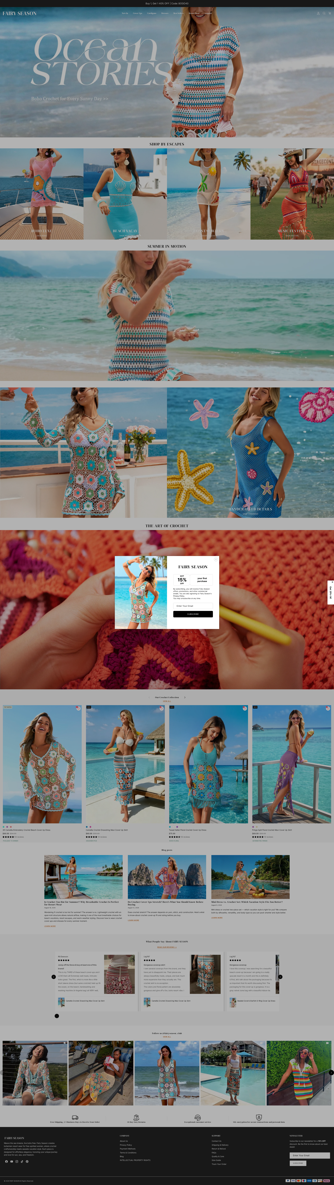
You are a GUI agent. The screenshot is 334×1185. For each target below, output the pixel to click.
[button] (330, 592)
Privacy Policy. (179, 596)
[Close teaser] (332, 582)
